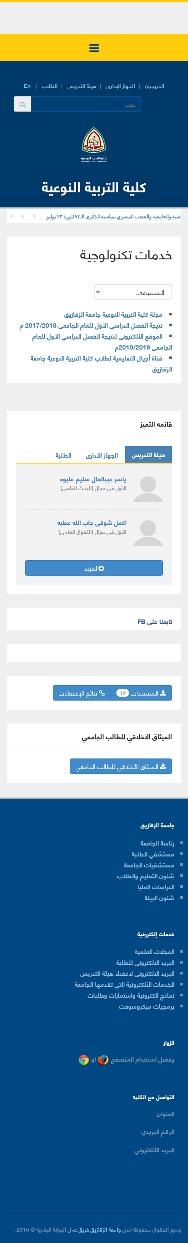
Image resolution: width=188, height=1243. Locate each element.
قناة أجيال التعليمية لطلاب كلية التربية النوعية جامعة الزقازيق (101, 363)
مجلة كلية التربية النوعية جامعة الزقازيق (113, 314)
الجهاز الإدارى (120, 85)
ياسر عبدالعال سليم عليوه (93, 478)
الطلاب (49, 85)
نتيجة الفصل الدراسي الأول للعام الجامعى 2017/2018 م (91, 324)
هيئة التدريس (82, 85)
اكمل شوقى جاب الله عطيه (91, 522)
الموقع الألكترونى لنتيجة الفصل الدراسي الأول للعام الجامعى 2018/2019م (102, 341)
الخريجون (154, 85)
